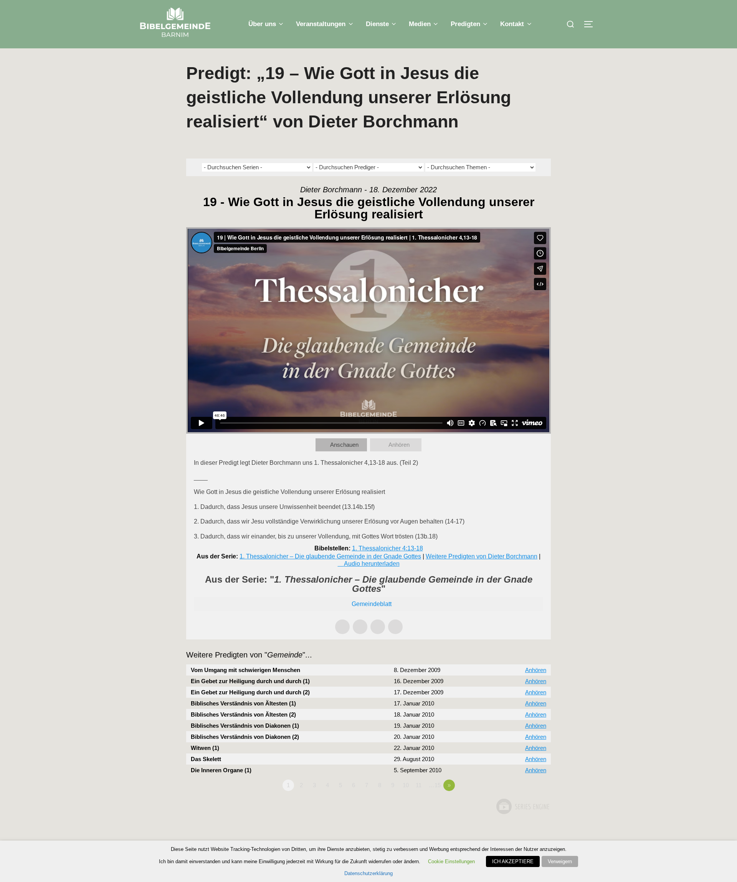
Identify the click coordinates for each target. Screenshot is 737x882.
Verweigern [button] (560, 861)
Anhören (399, 444)
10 (406, 785)
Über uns (262, 24)
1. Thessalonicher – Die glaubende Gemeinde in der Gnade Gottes (330, 556)
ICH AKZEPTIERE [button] (513, 861)
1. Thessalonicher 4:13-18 (387, 548)
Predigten (465, 24)
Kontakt (512, 24)
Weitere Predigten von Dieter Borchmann (481, 556)
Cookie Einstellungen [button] (451, 861)
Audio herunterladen (372, 563)
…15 (435, 785)
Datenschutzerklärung (368, 873)
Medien (420, 24)
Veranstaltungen (320, 24)
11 (418, 785)
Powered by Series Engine (522, 806)
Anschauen (344, 444)
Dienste (377, 24)
